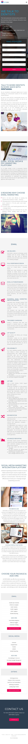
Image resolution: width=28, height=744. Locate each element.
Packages (14, 735)
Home (3, 734)
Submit (14, 69)
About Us (7, 734)
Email (12, 734)
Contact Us (14, 719)
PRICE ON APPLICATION (14, 628)
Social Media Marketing (20, 734)
